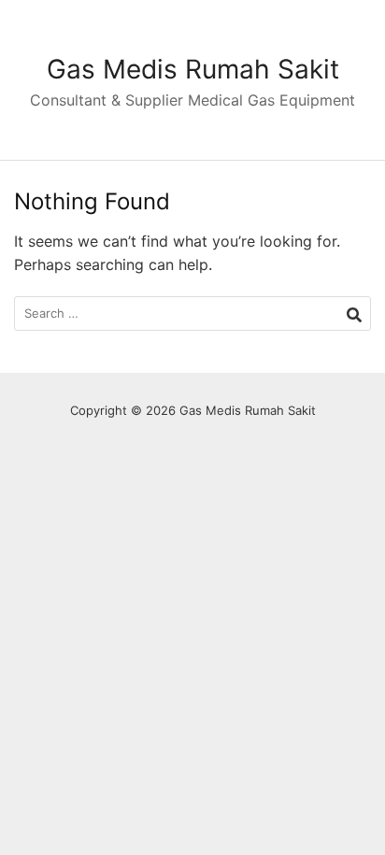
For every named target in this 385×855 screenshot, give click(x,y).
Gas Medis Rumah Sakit (193, 69)
